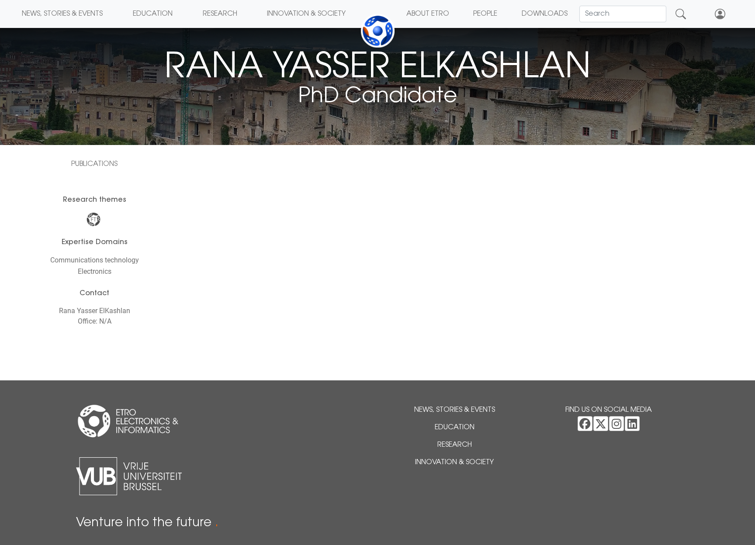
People (485, 13)
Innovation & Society (306, 13)
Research (220, 13)
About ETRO (427, 13)
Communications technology (94, 260)
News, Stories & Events (62, 13)
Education (153, 13)
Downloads (545, 13)
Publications (94, 164)
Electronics (94, 271)
